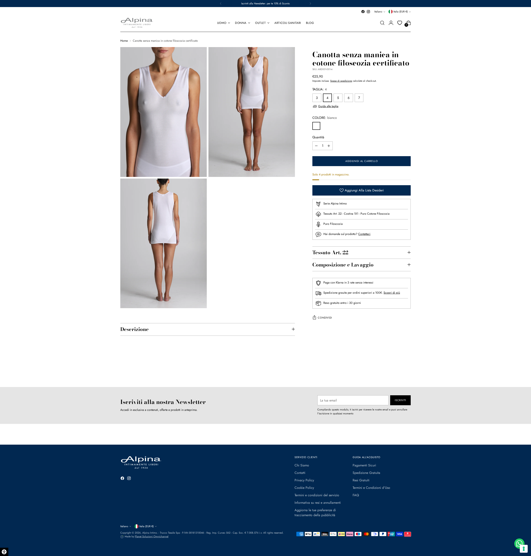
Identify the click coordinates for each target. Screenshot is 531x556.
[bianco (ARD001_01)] (316, 126)
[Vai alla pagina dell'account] (391, 23)
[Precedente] (220, 3)
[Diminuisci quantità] (316, 146)
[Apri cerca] (382, 23)
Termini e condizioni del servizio (317, 495)
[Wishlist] (400, 23)
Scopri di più (392, 293)
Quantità (318, 137)
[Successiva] (310, 3)
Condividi (325, 318)
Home (124, 41)
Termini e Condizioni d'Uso (371, 487)
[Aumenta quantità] (328, 146)
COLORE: (324, 117)
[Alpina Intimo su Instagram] (368, 11)
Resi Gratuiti (361, 480)
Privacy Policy (304, 480)
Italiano (378, 11)
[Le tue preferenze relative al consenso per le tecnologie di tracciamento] (524, 549)
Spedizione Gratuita (366, 472)
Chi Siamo (302, 465)
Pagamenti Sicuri (364, 465)
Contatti (300, 472)
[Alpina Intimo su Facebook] (363, 11)
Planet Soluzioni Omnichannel (151, 536)
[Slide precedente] (397, 372)
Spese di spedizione (341, 81)
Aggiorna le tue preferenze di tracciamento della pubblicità (315, 512)
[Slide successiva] (407, 372)
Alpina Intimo (149, 533)
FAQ (356, 495)
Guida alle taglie (328, 106)
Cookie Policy (304, 487)
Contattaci (364, 234)
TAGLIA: (319, 89)
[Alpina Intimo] (136, 23)
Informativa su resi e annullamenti (318, 502)
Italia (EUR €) (400, 11)
